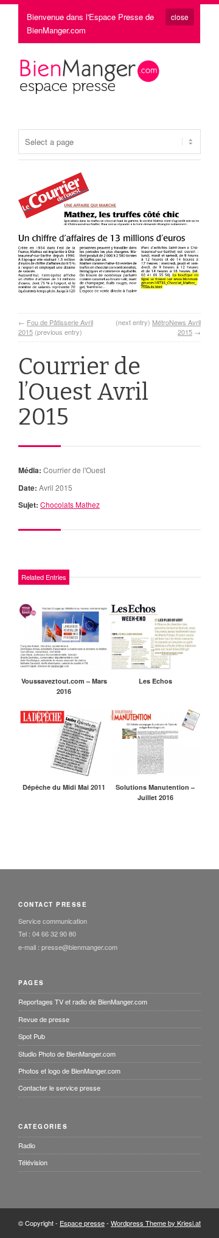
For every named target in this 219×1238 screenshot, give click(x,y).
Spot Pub (31, 1036)
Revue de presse (43, 1019)
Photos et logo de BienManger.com (69, 1070)
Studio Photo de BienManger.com (67, 1053)
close (180, 17)
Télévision (32, 1162)
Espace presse (82, 1223)
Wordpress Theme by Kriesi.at (156, 1223)
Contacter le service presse (59, 1087)
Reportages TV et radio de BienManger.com (82, 1001)
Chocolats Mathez (70, 504)
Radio (26, 1145)
